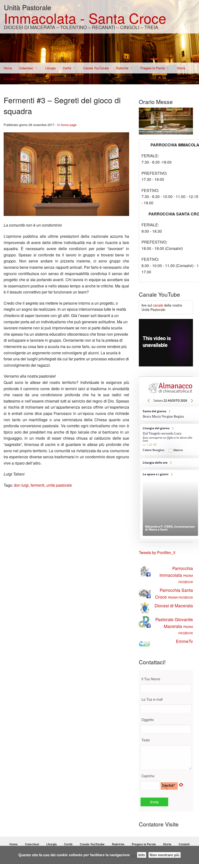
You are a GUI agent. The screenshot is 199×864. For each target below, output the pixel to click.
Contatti (9, 79)
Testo (145, 739)
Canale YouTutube (96, 68)
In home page (66, 124)
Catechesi (26, 68)
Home (8, 68)
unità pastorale (59, 485)
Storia (181, 68)
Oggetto (147, 719)
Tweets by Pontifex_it (157, 552)
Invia (154, 802)
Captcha (147, 775)
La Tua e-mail (152, 699)
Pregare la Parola (153, 68)
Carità (67, 68)
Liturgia (50, 68)
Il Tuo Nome (150, 678)
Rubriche (122, 68)
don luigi (21, 485)
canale (158, 305)
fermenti (37, 485)
